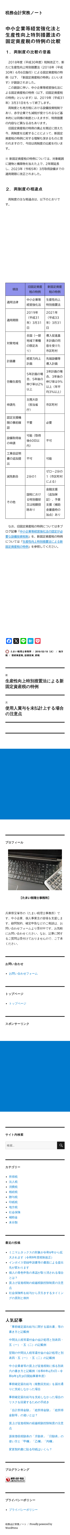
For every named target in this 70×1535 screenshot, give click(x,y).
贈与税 (13, 1197)
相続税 (13, 1192)
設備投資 (29, 655)
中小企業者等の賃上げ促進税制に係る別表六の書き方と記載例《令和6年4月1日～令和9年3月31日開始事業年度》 (36, 1371)
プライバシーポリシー (23, 1509)
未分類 (13, 1222)
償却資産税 (17, 655)
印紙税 (13, 1202)
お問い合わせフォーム (23, 973)
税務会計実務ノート (24, 12)
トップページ (17, 1003)
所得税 (13, 1176)
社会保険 (14, 1212)
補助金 (13, 1217)
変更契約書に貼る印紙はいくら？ (30, 1449)
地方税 (13, 1207)
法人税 (13, 1181)
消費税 (13, 1187)
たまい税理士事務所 (20, 651)
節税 (37, 655)
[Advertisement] (35, 247)
